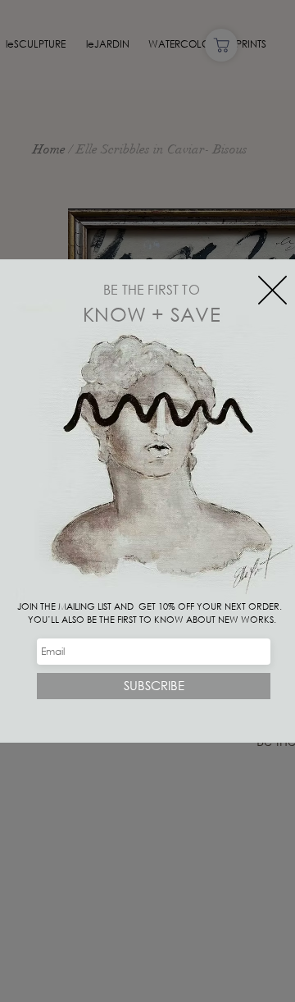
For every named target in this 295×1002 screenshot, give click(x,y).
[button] (272, 290)
